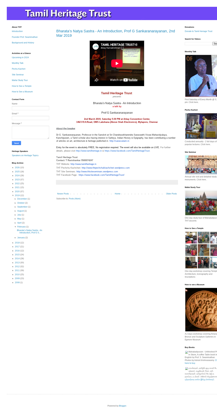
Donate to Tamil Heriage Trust (198, 31)
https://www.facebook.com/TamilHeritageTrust (127, 151)
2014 (17, 258)
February (21, 227)
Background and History (23, 43)
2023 (17, 179)
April (19, 223)
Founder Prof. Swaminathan (25, 37)
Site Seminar (18, 74)
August (20, 211)
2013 (17, 262)
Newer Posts (63, 194)
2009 (17, 278)
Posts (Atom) (75, 198)
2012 (17, 266)
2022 (17, 183)
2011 (17, 270)
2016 (17, 251)
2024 (17, 175)
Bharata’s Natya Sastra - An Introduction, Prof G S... (29, 231)
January (21, 237)
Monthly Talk (17, 63)
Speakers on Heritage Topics (25, 155)
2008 (17, 282)
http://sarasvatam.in (119, 141)
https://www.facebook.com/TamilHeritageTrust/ (101, 175)
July (19, 215)
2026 (17, 167)
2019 (17, 195)
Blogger (122, 406)
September (22, 207)
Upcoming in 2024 (20, 57)
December (22, 199)
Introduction (17, 31)
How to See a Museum (22, 91)
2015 (17, 254)
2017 (17, 246)
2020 (17, 191)
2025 (17, 171)
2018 (17, 243)
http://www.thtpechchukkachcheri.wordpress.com (106, 168)
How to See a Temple (22, 86)
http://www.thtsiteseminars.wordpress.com (97, 171)
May (19, 219)
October (21, 203)
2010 (17, 274)
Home (117, 194)
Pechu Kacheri (18, 69)
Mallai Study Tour (20, 80)
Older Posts (171, 194)
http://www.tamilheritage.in (89, 151)
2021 (17, 187)
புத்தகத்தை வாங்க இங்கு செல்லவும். (200, 379)
